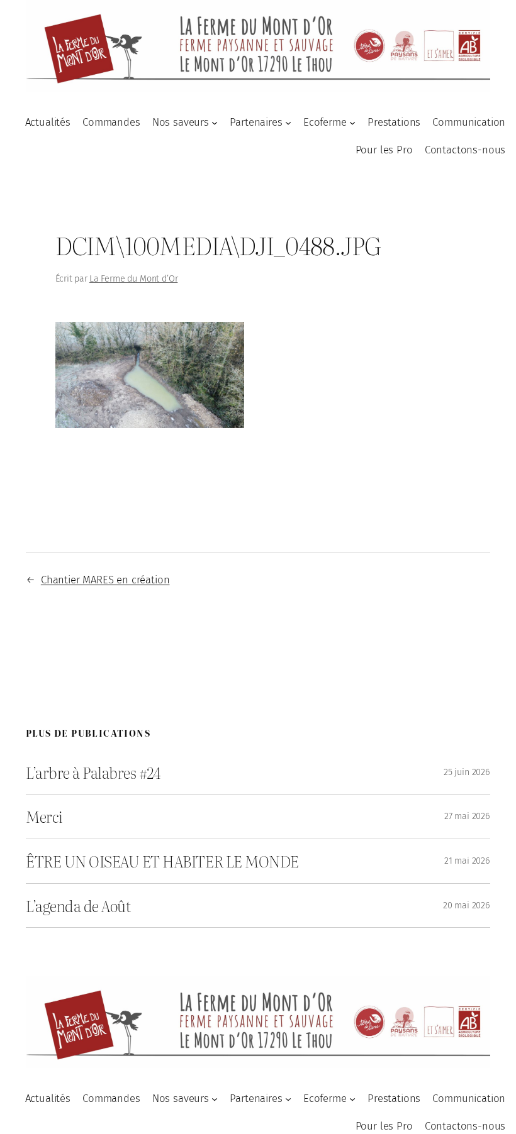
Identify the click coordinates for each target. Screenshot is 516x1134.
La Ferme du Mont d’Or (133, 278)
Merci (44, 816)
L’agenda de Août (78, 905)
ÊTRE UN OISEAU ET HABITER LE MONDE (162, 861)
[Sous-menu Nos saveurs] (214, 122)
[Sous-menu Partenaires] (288, 122)
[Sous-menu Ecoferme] (352, 122)
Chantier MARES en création (105, 579)
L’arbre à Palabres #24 (93, 772)
